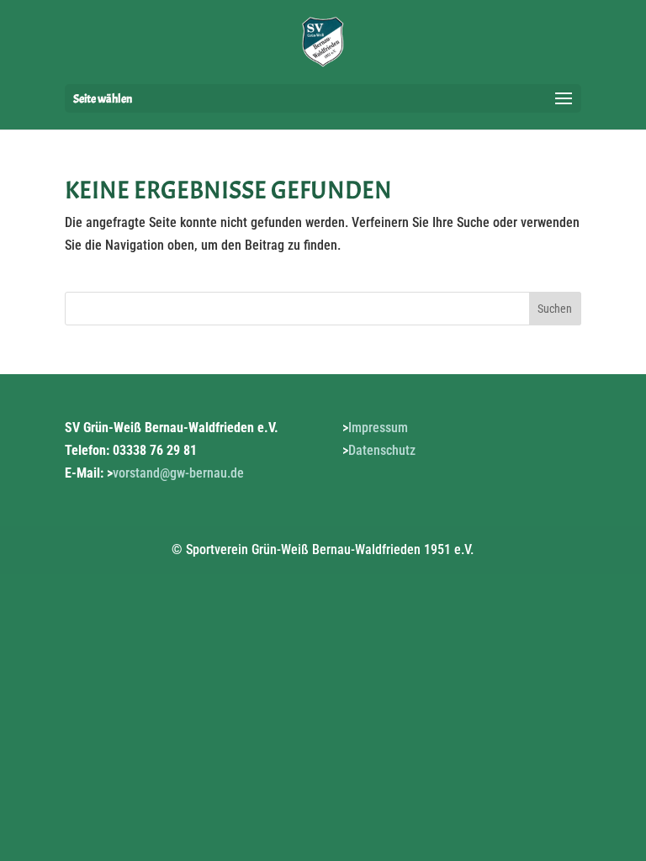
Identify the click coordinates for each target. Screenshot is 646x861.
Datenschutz (382, 450)
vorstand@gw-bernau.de (178, 473)
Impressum (378, 428)
